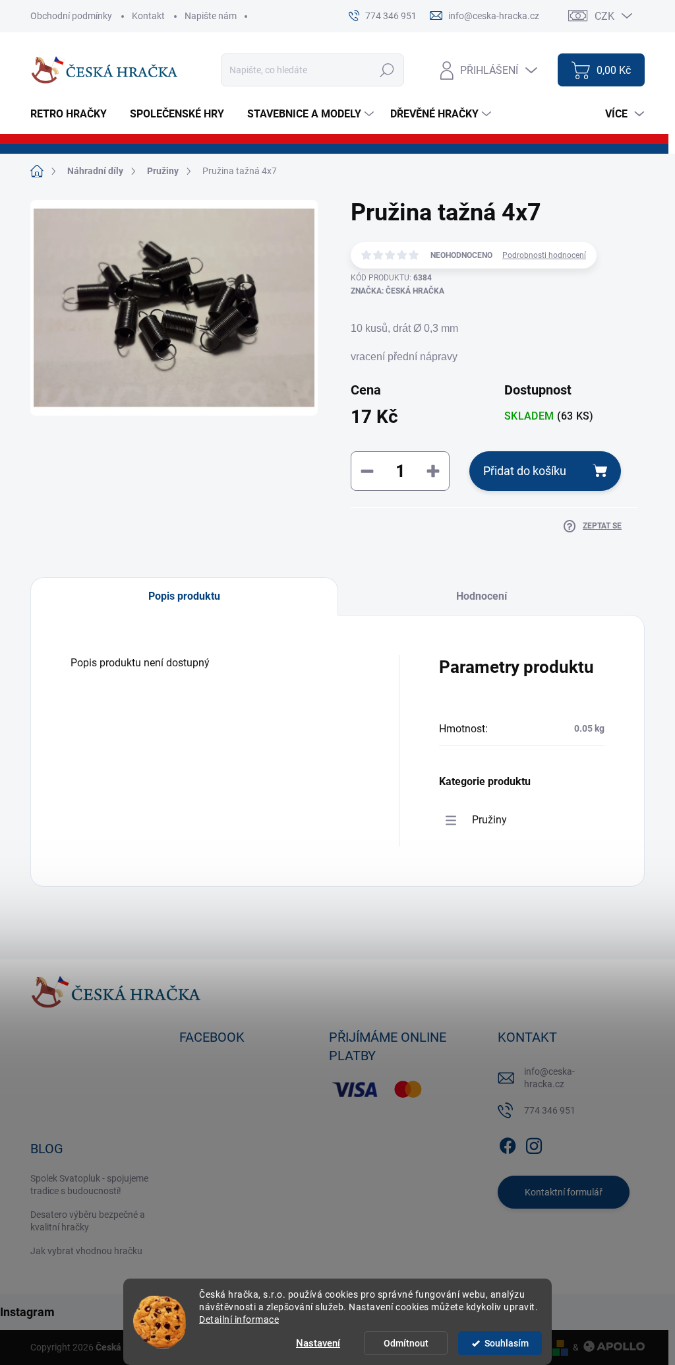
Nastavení (318, 1343)
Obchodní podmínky (71, 16)
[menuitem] (73, 114)
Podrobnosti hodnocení (544, 255)
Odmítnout (406, 1343)
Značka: (397, 291)
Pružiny (489, 819)
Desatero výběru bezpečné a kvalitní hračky (87, 1221)
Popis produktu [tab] (184, 596)
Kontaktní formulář (563, 1192)
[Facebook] (507, 1143)
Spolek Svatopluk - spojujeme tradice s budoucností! (89, 1185)
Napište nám (211, 16)
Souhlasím (506, 1343)
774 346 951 (549, 1110)
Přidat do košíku (524, 471)
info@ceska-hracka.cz (549, 1078)
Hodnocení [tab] (481, 596)
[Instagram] (534, 1143)
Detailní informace (239, 1319)
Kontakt (148, 16)
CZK (604, 16)
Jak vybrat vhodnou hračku (86, 1251)
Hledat (387, 70)
